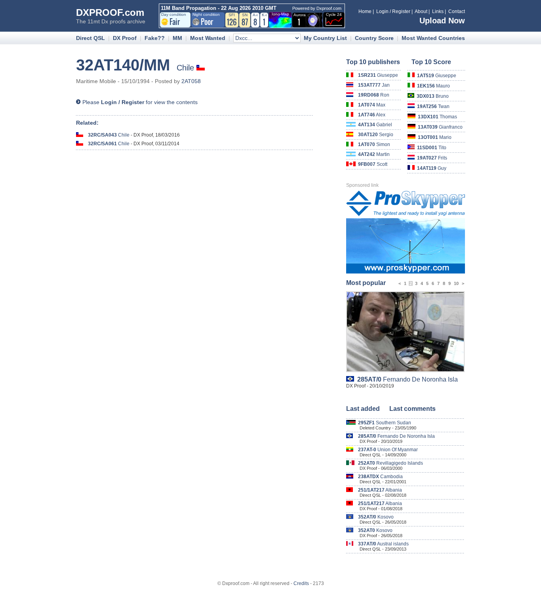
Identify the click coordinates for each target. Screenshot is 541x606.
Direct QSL (90, 38)
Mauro (433, 86)
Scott (372, 164)
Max (371, 105)
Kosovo (376, 517)
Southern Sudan (384, 423)
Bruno (433, 96)
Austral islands (383, 544)
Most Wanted (207, 38)
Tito (431, 147)
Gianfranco (440, 127)
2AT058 (191, 81)
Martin (374, 154)
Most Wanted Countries (433, 38)
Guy (431, 168)
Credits (301, 583)
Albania (380, 490)
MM (177, 38)
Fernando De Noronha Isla (407, 379)
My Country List (325, 38)
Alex (371, 115)
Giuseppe (378, 75)
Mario (434, 137)
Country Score (374, 38)
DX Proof (125, 38)
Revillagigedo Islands (390, 463)
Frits (432, 158)
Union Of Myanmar (388, 449)
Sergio (375, 134)
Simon (374, 144)
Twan (433, 106)
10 (456, 283)
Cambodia (380, 476)
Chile (109, 135)
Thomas (437, 117)
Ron (373, 95)
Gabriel (375, 124)
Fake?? (155, 38)
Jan (374, 85)
